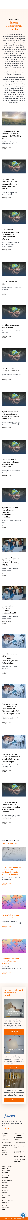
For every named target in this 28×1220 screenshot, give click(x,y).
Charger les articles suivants (6, 148)
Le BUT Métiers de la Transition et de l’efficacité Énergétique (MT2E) (14, 542)
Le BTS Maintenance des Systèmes (14, 310)
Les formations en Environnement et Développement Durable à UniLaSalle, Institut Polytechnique (14, 686)
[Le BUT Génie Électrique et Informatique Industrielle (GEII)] (14, 593)
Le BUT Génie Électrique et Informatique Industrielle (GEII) (14, 590)
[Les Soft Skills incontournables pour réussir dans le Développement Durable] (14, 217)
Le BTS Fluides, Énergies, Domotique (14, 353)
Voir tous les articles (9, 843)
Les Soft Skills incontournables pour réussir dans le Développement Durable (14, 214)
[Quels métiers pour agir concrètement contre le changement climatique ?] (14, 399)
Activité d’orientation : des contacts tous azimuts (14, 943)
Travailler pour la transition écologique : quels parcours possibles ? (14, 443)
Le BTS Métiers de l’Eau (14, 267)
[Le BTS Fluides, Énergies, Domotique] (14, 355)
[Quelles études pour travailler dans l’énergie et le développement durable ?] (14, 495)
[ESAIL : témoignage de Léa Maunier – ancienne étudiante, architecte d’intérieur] (14, 854)
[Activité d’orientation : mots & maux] (14, 902)
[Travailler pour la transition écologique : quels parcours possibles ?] (14, 447)
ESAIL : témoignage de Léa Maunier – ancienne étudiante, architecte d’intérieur (14, 851)
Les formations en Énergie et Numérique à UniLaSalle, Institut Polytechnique (14, 738)
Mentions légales (19, 1218)
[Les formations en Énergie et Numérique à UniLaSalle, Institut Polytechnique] (14, 742)
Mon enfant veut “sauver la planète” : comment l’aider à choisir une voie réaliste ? (14, 163)
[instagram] (5, 1128)
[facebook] (3, 1128)
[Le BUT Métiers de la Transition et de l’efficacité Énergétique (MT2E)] (14, 545)
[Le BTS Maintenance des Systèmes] (14, 312)
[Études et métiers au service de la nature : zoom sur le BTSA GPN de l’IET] (14, 118)
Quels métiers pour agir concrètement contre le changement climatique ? (14, 395)
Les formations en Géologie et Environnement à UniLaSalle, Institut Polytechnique (14, 638)
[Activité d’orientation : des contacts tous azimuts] (14, 946)
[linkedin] (8, 1128)
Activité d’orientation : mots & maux (14, 900)
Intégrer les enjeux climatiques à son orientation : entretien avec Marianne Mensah (14, 786)
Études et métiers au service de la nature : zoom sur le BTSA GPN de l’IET (14, 115)
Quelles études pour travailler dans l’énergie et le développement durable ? (14, 491)
